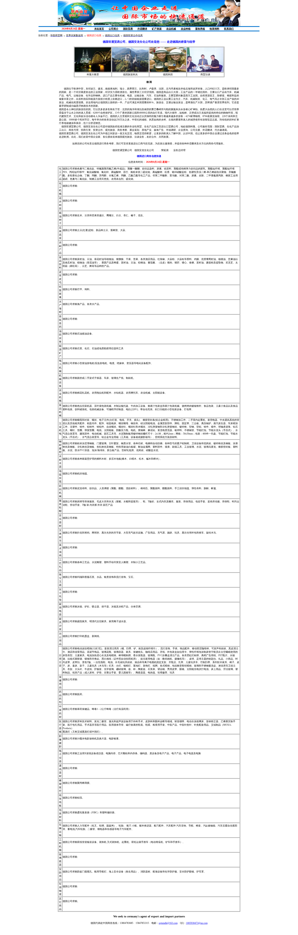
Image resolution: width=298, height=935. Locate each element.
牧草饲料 (214, 28)
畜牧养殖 (200, 28)
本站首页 (99, 28)
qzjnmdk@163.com (168, 923)
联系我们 (229, 28)
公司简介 (113, 28)
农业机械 (171, 28)
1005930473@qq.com (197, 923)
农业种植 (186, 28)
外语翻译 (142, 28)
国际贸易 (128, 28)
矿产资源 (157, 28)
